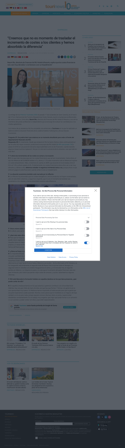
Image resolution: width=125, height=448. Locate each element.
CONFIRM (48, 250)
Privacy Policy (73, 257)
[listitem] (62, 218)
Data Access (62, 257)
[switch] (86, 222)
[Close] (96, 191)
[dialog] (62, 224)
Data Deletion (51, 257)
